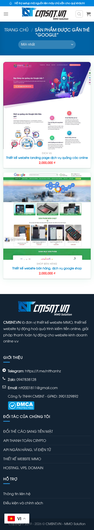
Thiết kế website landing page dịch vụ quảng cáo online (47, 157)
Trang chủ (16, 29)
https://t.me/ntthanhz (43, 370)
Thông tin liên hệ (16, 493)
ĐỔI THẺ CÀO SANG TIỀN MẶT (28, 431)
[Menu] (6, 14)
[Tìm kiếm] (79, 13)
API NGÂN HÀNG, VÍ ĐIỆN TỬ (27, 449)
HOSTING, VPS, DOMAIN (23, 467)
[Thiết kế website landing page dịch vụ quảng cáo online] (47, 105)
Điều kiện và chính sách (23, 502)
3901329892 (68, 396)
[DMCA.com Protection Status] (21, 405)
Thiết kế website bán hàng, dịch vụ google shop (47, 268)
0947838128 (26, 379)
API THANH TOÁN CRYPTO (24, 440)
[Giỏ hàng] (88, 14)
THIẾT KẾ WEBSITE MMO (22, 458)
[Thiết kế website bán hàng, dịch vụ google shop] (47, 216)
